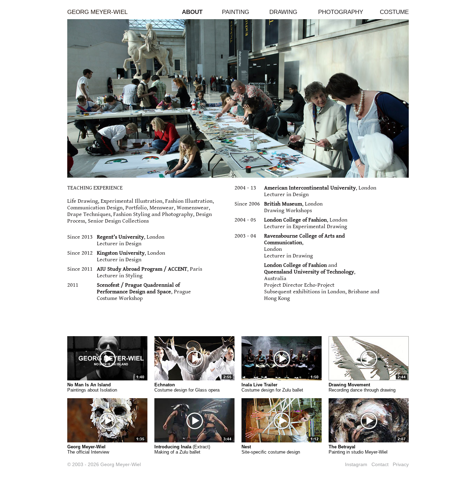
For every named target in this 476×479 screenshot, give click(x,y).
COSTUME (394, 12)
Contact (380, 464)
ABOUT (192, 12)
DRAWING (283, 12)
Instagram (356, 464)
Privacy (401, 464)
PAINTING (235, 12)
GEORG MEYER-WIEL (97, 12)
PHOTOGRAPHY (340, 12)
